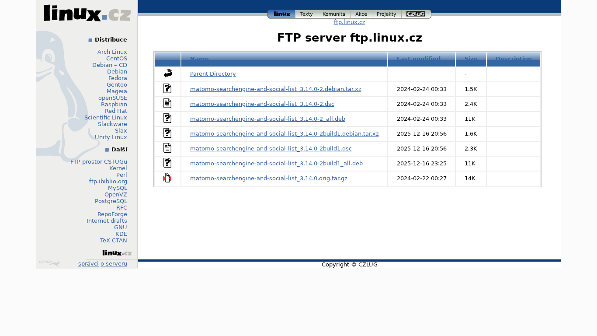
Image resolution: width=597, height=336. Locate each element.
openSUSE (112, 97)
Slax (121, 130)
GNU (120, 227)
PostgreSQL (111, 201)
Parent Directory (213, 73)
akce (361, 13)
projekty (387, 13)
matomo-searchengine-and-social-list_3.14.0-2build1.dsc (271, 148)
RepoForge (112, 214)
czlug (416, 13)
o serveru (114, 263)
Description (514, 59)
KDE (121, 234)
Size (471, 59)
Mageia (117, 91)
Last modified (419, 59)
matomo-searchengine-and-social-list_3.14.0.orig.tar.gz (268, 178)
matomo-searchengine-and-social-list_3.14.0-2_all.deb (267, 119)
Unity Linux (111, 137)
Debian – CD (109, 65)
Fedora (117, 78)
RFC (121, 207)
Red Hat (116, 111)
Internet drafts (107, 220)
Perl (121, 175)
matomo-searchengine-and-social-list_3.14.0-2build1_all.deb (276, 163)
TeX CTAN (113, 240)
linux (281, 13)
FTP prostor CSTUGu (98, 161)
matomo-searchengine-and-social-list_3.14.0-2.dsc (262, 104)
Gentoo (117, 84)
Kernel (118, 168)
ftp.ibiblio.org (108, 181)
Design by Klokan (50, 263)
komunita (334, 13)
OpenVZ (115, 194)
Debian (117, 71)
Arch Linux (112, 52)
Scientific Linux (105, 117)
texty (306, 13)
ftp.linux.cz (349, 22)
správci (88, 263)
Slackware (112, 124)
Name (199, 59)
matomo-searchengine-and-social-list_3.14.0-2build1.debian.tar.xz (284, 133)
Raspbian (114, 104)
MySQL (117, 188)
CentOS (116, 58)
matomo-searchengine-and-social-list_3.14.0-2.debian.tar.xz (275, 89)
